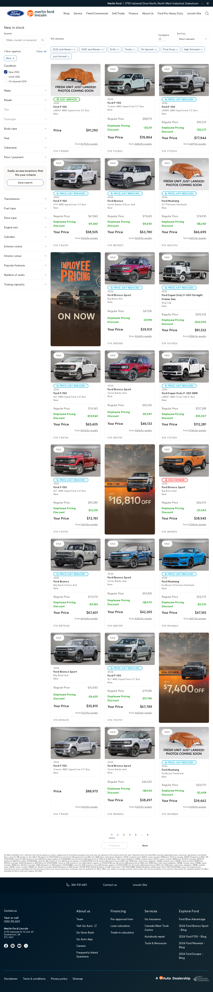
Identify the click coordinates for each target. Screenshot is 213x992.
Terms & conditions (34, 978)
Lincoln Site (194, 13)
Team (79, 919)
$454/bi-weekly (89, 618)
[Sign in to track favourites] (96, 68)
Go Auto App (84, 939)
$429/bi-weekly (143, 238)
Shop (66, 13)
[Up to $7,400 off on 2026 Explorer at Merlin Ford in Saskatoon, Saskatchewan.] (184, 678)
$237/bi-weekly (89, 712)
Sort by (181, 33)
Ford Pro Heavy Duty (170, 13)
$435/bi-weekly (197, 238)
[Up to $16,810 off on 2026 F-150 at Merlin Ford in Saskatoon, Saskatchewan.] (130, 489)
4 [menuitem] (129, 834)
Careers (81, 945)
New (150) (14, 72)
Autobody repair (155, 936)
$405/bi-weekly (89, 430)
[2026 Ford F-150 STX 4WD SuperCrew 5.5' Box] (76, 174)
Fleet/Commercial (97, 13)
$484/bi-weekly (143, 143)
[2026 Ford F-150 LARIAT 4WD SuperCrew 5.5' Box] (76, 80)
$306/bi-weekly (143, 430)
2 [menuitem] (117, 834)
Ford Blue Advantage (192, 919)
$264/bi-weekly (143, 336)
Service (78, 13)
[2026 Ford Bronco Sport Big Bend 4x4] (130, 268)
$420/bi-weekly (143, 712)
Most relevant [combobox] (187, 39)
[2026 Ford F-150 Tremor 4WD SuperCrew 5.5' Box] (130, 80)
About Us (148, 13)
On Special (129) (17, 81)
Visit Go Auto (84, 925)
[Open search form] (207, 13)
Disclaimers (10, 978)
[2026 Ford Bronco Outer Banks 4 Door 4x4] (130, 174)
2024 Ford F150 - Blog (192, 936)
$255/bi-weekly (143, 806)
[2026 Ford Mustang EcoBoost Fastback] (184, 743)
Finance (133, 13)
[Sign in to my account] (207, 3)
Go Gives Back (85, 932)
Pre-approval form (121, 919)
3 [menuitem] (123, 834)
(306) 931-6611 (12, 921)
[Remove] (13, 58)
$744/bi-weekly (197, 430)
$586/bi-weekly (197, 336)
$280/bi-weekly (143, 618)
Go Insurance (153, 919)
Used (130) (14, 76)
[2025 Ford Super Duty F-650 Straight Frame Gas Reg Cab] (184, 268)
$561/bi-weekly (89, 806)
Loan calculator (120, 925)
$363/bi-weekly (89, 238)
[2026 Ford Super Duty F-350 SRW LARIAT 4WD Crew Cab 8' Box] (184, 366)
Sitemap (78, 978)
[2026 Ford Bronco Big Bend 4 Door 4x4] (76, 555)
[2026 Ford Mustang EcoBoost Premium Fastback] (184, 555)
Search (8, 33)
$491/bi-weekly (197, 143)
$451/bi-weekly (89, 524)
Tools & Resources (156, 943)
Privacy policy (59, 978)
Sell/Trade (118, 13)
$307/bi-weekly (197, 618)
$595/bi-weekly (89, 143)
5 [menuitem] (135, 834)
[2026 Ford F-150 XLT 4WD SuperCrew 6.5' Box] (76, 366)
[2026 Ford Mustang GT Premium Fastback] (184, 174)
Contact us (10, 910)
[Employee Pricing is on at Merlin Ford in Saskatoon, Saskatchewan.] (76, 299)
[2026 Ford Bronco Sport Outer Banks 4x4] (130, 366)
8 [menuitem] (147, 834)
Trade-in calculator (122, 932)
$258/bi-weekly (197, 524)
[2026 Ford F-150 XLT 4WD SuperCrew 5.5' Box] (130, 649)
